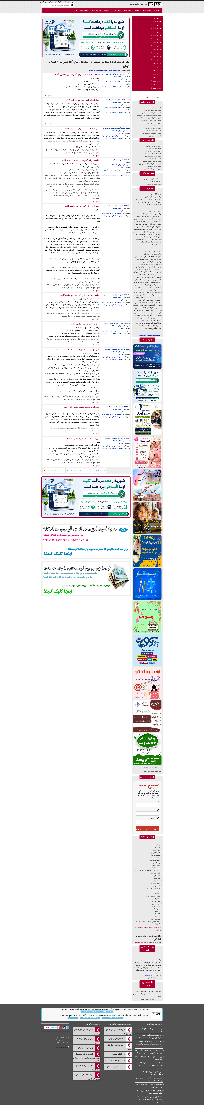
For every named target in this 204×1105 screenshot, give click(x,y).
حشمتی (150, 211)
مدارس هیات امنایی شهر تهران (153, 156)
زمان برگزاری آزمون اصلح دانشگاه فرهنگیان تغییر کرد (152, 1073)
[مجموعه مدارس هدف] (147, 518)
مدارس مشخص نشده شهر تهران (153, 169)
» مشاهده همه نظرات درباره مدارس (150, 335)
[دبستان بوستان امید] (147, 617)
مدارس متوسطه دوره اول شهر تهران (152, 120)
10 (79, 470)
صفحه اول (156, 10)
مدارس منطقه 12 (156, 60)
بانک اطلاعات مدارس (114, 70)
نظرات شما (106, 10)
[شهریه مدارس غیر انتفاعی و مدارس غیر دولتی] (86, 578)
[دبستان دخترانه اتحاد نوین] (147, 683)
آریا (97, 438)
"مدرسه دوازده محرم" (68, 74)
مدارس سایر (157, 18)
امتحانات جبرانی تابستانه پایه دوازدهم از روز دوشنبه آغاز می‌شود (149, 1079)
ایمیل (157, 801)
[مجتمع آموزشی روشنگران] (147, 551)
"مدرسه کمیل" (74, 100)
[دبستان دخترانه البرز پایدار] (147, 452)
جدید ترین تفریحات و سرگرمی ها (121, 1024)
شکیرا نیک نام (93, 100)
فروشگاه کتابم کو (84, 10)
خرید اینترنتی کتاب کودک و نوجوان (152, 771)
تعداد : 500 (100, 470)
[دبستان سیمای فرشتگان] (147, 485)
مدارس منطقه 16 (156, 74)
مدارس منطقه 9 (156, 49)
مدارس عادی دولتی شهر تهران (153, 148)
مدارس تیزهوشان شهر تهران (154, 146)
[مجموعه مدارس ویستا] (147, 749)
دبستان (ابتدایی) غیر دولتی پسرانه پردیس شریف (116, 128)
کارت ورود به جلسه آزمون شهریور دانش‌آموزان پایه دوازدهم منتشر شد (151, 1036)
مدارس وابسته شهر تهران (155, 166)
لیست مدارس (127, 10)
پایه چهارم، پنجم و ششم (112, 1018)
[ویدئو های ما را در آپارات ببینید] (60, 1027)
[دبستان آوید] (147, 650)
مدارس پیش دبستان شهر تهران (153, 110)
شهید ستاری (148, 197)
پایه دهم (73, 1018)
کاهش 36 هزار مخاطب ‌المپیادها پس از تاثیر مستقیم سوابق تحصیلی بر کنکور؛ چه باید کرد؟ (149, 1044)
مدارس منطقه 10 (156, 53)
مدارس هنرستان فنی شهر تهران (153, 128)
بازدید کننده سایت (91, 74)
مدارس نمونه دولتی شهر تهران (153, 154)
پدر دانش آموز (148, 252)
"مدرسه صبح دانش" (77, 206)
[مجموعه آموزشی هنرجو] (147, 716)
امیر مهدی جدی (92, 349)
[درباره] (54, 1027)
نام (158, 809)
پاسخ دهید (48, 95)
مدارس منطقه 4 (156, 32)
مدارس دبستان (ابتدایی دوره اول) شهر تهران (149, 115)
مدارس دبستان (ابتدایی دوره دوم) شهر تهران (149, 118)
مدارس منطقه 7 (156, 42)
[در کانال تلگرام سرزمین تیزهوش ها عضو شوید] (67, 1027)
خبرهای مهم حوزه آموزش (154, 1024)
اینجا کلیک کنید (148, 975)
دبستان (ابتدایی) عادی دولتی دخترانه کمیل (118, 100)
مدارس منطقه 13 (156, 63)
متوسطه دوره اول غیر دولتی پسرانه (111, 213)
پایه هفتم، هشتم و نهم (90, 1018)
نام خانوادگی (155, 818)
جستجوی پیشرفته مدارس (154, 184)
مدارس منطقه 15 (156, 70)
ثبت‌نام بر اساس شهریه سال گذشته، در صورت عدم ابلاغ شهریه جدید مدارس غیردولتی (150, 1065)
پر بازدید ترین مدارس (156, 182)
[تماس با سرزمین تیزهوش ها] (47, 1027)
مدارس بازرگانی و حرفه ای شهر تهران (152, 133)
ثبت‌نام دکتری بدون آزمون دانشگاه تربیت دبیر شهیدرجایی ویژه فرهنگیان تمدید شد (149, 1051)
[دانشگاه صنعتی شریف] (147, 356)
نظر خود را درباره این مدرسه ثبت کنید (112, 87)
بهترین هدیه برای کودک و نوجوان (152, 768)
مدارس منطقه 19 (156, 84)
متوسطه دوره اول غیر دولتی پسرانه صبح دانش (117, 206)
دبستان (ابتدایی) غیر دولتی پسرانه (111, 136)
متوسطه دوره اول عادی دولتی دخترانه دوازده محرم (116, 74)
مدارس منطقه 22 (156, 88)
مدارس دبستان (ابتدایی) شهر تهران (152, 113)
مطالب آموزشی (116, 10)
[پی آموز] (86, 38)
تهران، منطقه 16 (116, 76)
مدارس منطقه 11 (156, 56)
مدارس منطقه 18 (156, 81)
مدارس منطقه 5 (156, 35)
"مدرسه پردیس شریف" (79, 128)
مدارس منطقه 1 (156, 21)
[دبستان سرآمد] (147, 419)
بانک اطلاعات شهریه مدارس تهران (152, 179)
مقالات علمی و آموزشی (93, 1024)
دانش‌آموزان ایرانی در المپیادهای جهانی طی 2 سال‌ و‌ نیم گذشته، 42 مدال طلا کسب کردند (150, 1099)
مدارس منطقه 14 (156, 67)
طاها (97, 160)
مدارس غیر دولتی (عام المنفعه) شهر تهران (150, 164)
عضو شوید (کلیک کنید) (140, 942)
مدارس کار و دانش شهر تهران (153, 131)
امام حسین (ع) (147, 214)
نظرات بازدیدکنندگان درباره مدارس (97, 70)
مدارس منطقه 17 (156, 77)
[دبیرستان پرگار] (147, 584)
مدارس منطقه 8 (156, 46)
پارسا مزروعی (93, 295)
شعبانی (96, 206)
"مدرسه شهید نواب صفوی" (77, 160)
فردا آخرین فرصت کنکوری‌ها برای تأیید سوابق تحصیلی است (150, 1091)
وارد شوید (149, 978)
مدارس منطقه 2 (156, 25)
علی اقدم (95, 407)
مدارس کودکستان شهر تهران (154, 108)
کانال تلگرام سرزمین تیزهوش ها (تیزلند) (97, 1012)
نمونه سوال (137, 10)
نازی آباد (121, 79)
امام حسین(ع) (148, 254)
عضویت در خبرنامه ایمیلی (147, 828)
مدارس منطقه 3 (156, 28)
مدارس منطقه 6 (156, 39)
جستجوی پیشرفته (96, 10)
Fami (150, 194)
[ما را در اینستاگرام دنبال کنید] (63, 1027)
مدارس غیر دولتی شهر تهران (154, 151)
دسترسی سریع (147, 10)
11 (84, 470)
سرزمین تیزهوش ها (138, 4)
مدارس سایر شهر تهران (155, 136)
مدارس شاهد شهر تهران (155, 159)
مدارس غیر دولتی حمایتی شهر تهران (152, 161)
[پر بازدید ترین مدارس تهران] (86, 541)
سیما (97, 128)
